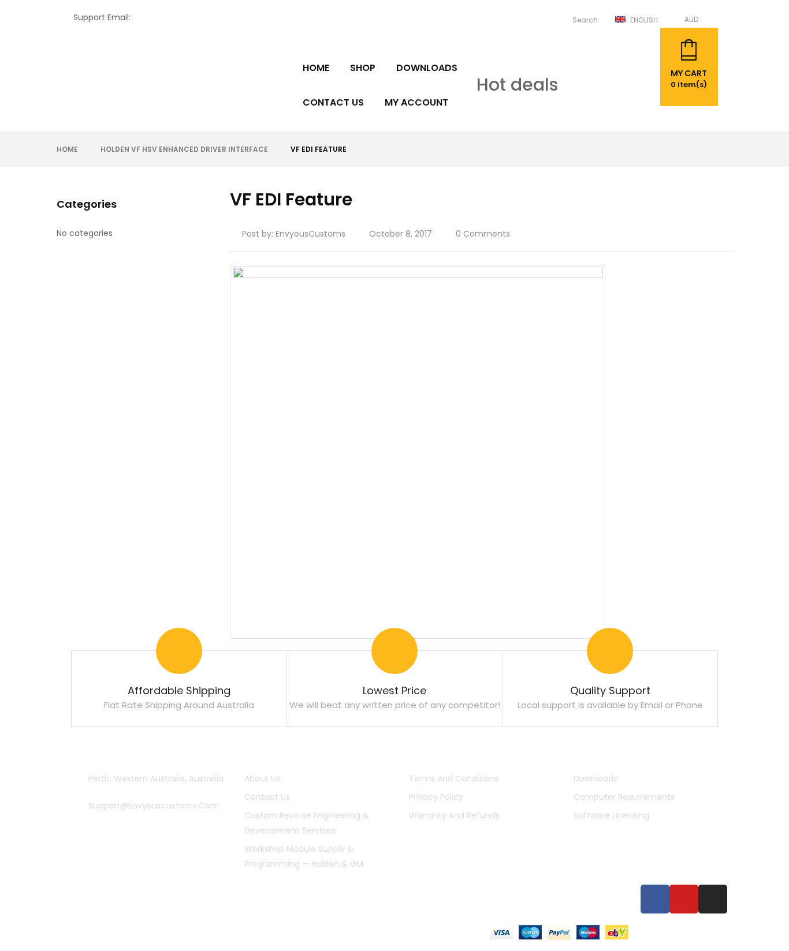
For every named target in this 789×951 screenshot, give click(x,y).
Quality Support (610, 690)
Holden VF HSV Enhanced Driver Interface (184, 149)
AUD (691, 19)
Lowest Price (394, 690)
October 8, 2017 (400, 233)
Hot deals (517, 84)
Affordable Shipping (179, 690)
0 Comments (483, 233)
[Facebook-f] (655, 899)
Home (67, 149)
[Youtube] (683, 899)
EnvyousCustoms (310, 233)
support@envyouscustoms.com (198, 17)
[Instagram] (712, 899)
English (644, 20)
